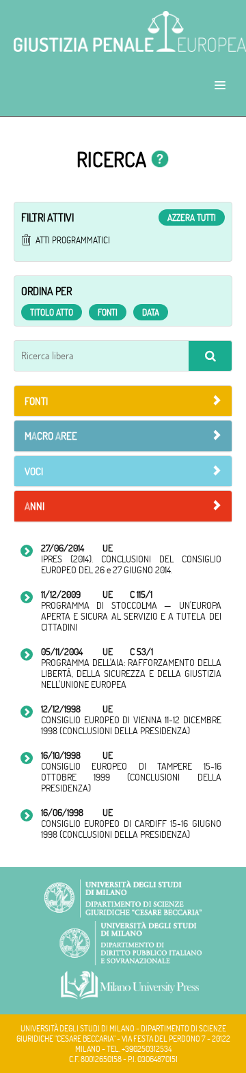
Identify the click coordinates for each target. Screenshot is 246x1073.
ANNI (34, 506)
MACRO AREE (51, 435)
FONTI (36, 401)
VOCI (34, 471)
